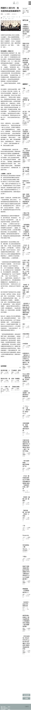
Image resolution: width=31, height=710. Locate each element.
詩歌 (2, 388)
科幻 (17, 17)
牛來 (24, 10)
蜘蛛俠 (24, 12)
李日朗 (13, 17)
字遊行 (24, 103)
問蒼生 (27, 10)
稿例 (9, 707)
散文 (12, 380)
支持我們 (3, 709)
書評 (24, 173)
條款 (9, 709)
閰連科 (4, 17)
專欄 (12, 388)
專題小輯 (25, 549)
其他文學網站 (4, 708)
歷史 (24, 73)
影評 (24, 35)
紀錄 (12, 18)
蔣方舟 (8, 17)
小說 (24, 90)
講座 (6, 18)
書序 (24, 296)
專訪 (2, 372)
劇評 (24, 141)
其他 (24, 51)
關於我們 (3, 707)
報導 (2, 14)
